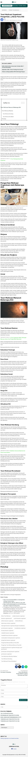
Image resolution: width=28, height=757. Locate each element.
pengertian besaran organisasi (8, 640)
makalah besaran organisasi (7, 633)
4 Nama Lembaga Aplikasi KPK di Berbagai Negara (13, 71)
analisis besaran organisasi (18, 616)
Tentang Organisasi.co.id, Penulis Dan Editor (10, 738)
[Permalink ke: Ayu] (2, 19)
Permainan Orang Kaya (6, 671)
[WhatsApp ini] (26, 666)
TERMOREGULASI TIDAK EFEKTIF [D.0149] (10, 719)
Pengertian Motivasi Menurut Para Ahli (10, 642)
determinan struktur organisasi (8, 623)
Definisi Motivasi (19, 620)
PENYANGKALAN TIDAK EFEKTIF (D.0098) (10, 715)
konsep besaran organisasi (7, 630)
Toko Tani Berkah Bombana (7, 713)
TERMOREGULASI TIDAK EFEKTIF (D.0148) (10, 721)
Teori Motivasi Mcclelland (8, 116)
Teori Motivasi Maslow (7, 110)
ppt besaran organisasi (6, 654)
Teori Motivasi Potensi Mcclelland (8, 661)
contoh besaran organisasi (20, 618)
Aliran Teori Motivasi (5, 616)
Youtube (14, 748)
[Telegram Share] (22, 666)
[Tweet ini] (19, 666)
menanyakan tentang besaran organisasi (10, 637)
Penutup (4, 118)
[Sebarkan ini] (16, 666)
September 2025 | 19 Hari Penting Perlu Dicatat (12, 69)
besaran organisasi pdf (6, 618)
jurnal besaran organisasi (7, 628)
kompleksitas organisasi (20, 628)
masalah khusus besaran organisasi (9, 635)
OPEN (23, 102)
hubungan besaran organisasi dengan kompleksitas (13, 625)
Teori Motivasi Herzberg (8, 113)
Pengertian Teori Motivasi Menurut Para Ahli (11, 645)
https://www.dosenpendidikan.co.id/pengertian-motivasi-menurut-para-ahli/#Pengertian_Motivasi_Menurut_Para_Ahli (14, 601)
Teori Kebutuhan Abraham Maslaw (9, 656)
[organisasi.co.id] (14, 2)
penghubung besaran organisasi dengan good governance (11, 648)
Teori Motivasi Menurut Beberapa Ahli (11, 107)
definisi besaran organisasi (7, 620)
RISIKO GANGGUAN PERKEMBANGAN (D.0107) (11, 717)
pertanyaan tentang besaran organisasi (10, 651)
